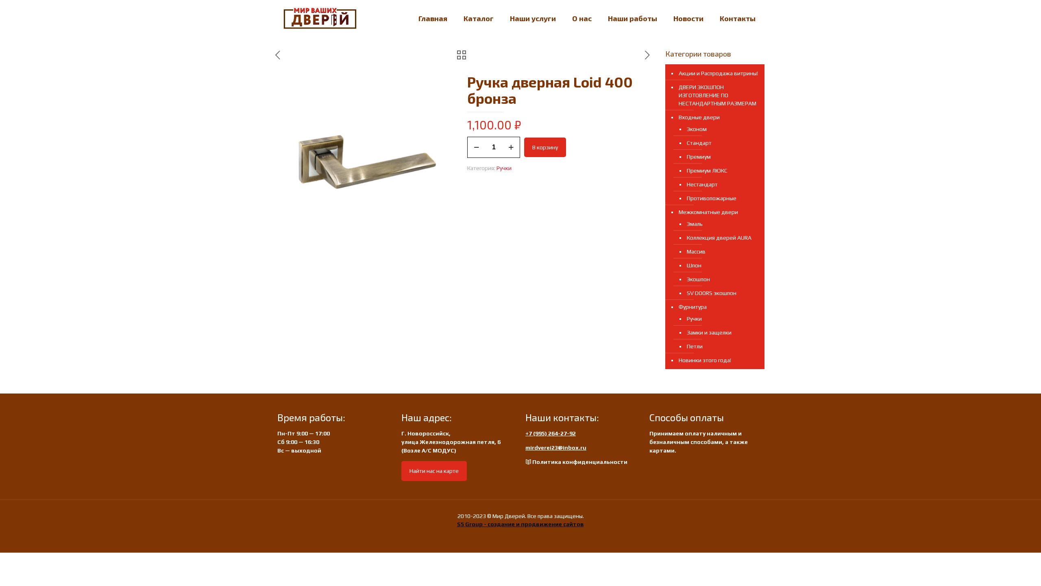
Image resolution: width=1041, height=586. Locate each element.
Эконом (697, 129)
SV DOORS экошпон (711, 293)
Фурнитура (693, 307)
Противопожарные (711, 198)
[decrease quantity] (476, 147)
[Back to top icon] (1002, 569)
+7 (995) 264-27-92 (550, 433)
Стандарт (699, 143)
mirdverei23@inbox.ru (555, 447)
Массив (696, 251)
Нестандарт (702, 184)
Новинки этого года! (705, 360)
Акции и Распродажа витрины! (718, 73)
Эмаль (695, 224)
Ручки (504, 168)
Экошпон (698, 279)
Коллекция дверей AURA (719, 237)
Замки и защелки (709, 332)
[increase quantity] (511, 147)
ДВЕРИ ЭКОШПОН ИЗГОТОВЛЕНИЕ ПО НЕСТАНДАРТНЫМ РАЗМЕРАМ (717, 95)
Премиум (699, 156)
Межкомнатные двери (708, 212)
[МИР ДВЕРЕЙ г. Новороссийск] (320, 18)
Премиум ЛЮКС (707, 170)
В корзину (545, 147)
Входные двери (699, 117)
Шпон (694, 265)
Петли (695, 346)
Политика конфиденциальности (579, 462)
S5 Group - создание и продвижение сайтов (520, 524)
